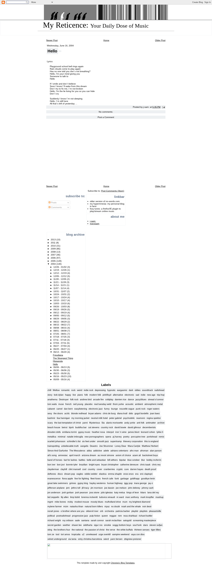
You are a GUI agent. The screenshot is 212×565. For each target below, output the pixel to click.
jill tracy (85, 488)
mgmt (50, 501)
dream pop (69, 474)
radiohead (159, 390)
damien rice (120, 399)
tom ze (50, 534)
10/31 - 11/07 (60, 291)
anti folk (140, 422)
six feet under (88, 441)
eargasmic (122, 390)
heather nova (98, 432)
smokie (107, 525)
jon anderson (53, 492)
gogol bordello (142, 413)
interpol (110, 432)
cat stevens (93, 427)
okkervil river (92, 511)
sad (137, 395)
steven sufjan (155, 525)
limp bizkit (75, 497)
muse (61, 404)
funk (117, 478)
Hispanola (58, 361)
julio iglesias (107, 492)
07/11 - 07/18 (60, 340)
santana (85, 520)
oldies (137, 390)
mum (124, 501)
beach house (53, 427)
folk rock (74, 399)
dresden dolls (54, 432)
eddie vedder (91, 474)
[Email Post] (163, 107)
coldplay (109, 399)
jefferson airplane (56, 488)
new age (151, 395)
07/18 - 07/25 (60, 337)
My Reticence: (96, 25)
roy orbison (67, 520)
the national (77, 529)
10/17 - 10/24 (60, 297)
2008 (53, 252)
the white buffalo (125, 529)
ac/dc (67, 413)
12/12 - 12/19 (60, 273)
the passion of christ (94, 529)
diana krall (122, 413)
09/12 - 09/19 (60, 312)
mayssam (94, 223)
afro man (134, 450)
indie (143, 395)
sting (49, 529)
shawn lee (77, 525)
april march (74, 455)
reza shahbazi (130, 515)
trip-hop (161, 395)
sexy (49, 413)
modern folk (95, 395)
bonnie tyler (72, 464)
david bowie (120, 427)
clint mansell (75, 469)
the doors (58, 413)
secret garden (54, 525)
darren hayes (136, 469)
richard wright (54, 520)
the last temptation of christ (67, 422)
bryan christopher (110, 464)
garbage (124, 478)
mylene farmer (54, 506)
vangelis (84, 446)
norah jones (53, 511)
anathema (52, 399)
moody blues (97, 501)
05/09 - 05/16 (60, 379)
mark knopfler (147, 497)
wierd (106, 539)
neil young (78, 404)
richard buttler (145, 515)
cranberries (109, 469)
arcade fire (98, 399)
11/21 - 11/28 (60, 282)
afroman (144, 450)
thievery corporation (133, 441)
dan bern (68, 408)
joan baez (155, 413)
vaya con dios (137, 534)
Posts (53, 202)
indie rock (88, 390)
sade (77, 520)
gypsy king (83, 483)
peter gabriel (115, 418)
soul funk (137, 525)
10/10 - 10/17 (60, 300)
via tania (72, 539)
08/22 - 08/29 (60, 321)
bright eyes (94, 464)
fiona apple (67, 478)
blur (143, 460)
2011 (53, 242)
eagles (80, 474)
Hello (52, 51)
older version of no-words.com (105, 201)
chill (49, 390)
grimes (72, 483)
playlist (134, 511)
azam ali (137, 455)
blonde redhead (79, 413)
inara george (140, 483)
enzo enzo (128, 474)
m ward (120, 497)
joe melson (121, 488)
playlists (143, 511)
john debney (134, 488)
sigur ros (98, 525)
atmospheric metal (153, 404)
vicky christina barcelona (90, 539)
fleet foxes (95, 478)
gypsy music (84, 432)
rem (120, 515)
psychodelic (129, 418)
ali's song (52, 455)
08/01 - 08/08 (60, 330)
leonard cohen (148, 432)
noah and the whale (131, 506)
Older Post (160, 40)
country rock (107, 427)
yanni (85, 422)
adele (106, 450)
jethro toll (75, 488)
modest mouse (81, 501)
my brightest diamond (139, 501)
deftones (51, 474)
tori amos (65, 534)
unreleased (91, 534)
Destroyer (64, 399)
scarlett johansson (56, 441)
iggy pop (128, 483)
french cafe (107, 478)
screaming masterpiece (144, 520)
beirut (64, 427)
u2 (83, 534)
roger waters (153, 408)
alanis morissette (114, 422)
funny (107, 408)
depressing (100, 390)
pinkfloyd (107, 395)
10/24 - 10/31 (60, 294)
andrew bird (86, 399)
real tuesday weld (102, 404)
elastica (102, 474)
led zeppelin (53, 497)
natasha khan (76, 506)
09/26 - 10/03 (60, 306)
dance (131, 399)
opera (108, 436)
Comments (56, 207)
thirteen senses (141, 529)
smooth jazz (103, 441)
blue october (133, 460)
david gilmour (134, 427)
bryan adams (94, 413)
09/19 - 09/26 (60, 309)
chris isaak (145, 464)
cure (126, 469)
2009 (53, 248)
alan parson (156, 450)
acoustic (129, 404)
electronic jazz (96, 408)
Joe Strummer (106, 446)
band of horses (54, 460)
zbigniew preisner (132, 539)
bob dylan (58, 395)
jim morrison (97, 488)
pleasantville (155, 511)
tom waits (52, 404)
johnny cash (147, 488)
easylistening (80, 408)
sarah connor (97, 520)
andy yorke (129, 422)
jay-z (150, 483)
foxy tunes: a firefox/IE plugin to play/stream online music (105, 209)
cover (99, 469)
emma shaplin (115, 474)
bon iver (51, 464)
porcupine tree (138, 436)
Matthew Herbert (150, 446)
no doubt (115, 506)
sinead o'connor (156, 399)
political (51, 515)
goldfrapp (135, 478)
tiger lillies (156, 529)
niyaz (107, 506)
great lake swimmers (57, 483)
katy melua (119, 492)
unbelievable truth (70, 446)
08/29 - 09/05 (60, 318)
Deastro (94, 446)
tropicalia (76, 534)
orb (101, 511)
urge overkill (105, 534)
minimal (61, 436)
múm (65, 506)
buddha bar (81, 427)
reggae (112, 515)
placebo (88, 404)
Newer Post (52, 40)
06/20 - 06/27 (60, 349)
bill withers (112, 460)
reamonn (140, 418)
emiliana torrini (69, 432)
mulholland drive (113, 501)
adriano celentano (119, 450)
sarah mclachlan (113, 520)
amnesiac (63, 455)
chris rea (156, 464)
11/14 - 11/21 (60, 285)
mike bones (60, 501)
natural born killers (94, 506)
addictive (97, 450)
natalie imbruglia (75, 436)
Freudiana (58, 355)
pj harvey (117, 436)
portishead (152, 436)
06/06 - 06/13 (60, 367)
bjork (71, 427)
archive (161, 422)
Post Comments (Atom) (112, 191)
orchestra (109, 511)
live (74, 395)
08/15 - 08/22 (60, 324)
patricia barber (123, 511)
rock (73, 390)
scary (50, 422)
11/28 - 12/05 (60, 279)
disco (60, 474)
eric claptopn (146, 474)
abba (89, 450)
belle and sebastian (96, 460)
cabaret (51, 408)
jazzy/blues (140, 399)
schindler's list (74, 441)
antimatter (151, 422)
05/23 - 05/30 (60, 373)
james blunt (133, 432)
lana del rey (153, 492)
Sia (103, 422)
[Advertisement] (56, 221)
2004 (53, 264)
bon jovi (61, 464)
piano (80, 395)
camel (59, 408)
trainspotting (53, 446)
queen (105, 515)
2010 (53, 246)
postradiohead (63, 515)
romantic (65, 390)
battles (82, 460)
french (68, 404)
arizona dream (89, 455)
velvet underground (57, 539)
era (136, 474)
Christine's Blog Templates (123, 563)
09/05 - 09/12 (60, 315)
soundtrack (147, 390)
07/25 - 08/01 (60, 334)
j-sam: (93, 221)
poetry (126, 436)
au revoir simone (106, 455)
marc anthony (132, 497)
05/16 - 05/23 (60, 376)
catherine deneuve (129, 464)
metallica (51, 436)
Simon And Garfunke (57, 450)
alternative (118, 395)
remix (161, 436)
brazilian (83, 464)
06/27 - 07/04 (60, 346)
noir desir (146, 506)
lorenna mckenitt (89, 497)
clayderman (53, 469)
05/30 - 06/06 (60, 370)
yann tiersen (116, 539)
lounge (114, 408)
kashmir (51, 418)
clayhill (64, 469)
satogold (127, 520)
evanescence (54, 478)
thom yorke (118, 404)
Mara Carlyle (134, 446)
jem (68, 488)
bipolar (122, 460)
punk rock (140, 408)
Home (106, 40)
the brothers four (62, 529)
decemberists (149, 427)
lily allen (65, 497)
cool (84, 469)
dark (131, 390)
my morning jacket (80, 418)
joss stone (94, 492)
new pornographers (94, 436)
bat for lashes (70, 460)
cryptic (119, 469)
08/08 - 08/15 (60, 328)
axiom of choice (123, 455)
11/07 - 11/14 (60, 288)
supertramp (116, 441)
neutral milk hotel (99, 418)
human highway (115, 483)
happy (68, 395)
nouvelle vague (126, 408)
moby (70, 501)
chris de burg (109, 413)
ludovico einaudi (107, 497)
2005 (53, 261)
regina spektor (154, 418)
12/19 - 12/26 (60, 270)
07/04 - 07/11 (60, 343)
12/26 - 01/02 (60, 267)
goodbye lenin (148, 478)
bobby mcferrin (154, 460)
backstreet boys (150, 455)
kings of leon (132, 492)
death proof (150, 469)
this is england (151, 441)
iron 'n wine (120, 432)
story (49, 395)
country (91, 469)
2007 (53, 255)
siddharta (87, 525)
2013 (53, 239)
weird (79, 390)
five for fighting (81, 478)
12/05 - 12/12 (60, 276)
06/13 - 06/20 (60, 352)
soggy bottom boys (122, 525)
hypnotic (111, 390)
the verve (110, 529)
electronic (129, 395)
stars (145, 525)
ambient (139, 404)
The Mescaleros (77, 450)
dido (131, 413)
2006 (53, 258)
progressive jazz (80, 515)
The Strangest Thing (63, 358)
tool (57, 534)
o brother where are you (72, 511)
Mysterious (94, 422)
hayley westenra (98, 483)
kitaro (143, 492)
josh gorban (68, 492)
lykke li (160, 432)
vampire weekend (120, 534)
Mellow (56, 390)
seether (66, 525)
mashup (159, 497)
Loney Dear (120, 446)
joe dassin (109, 488)
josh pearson (81, 492)
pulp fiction (95, 515)
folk (86, 395)
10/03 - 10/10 (60, 303)
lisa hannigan (63, 418)
